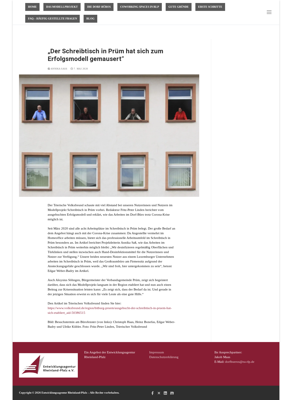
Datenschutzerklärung (163, 357)
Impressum (156, 352)
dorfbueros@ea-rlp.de (239, 361)
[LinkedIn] (165, 393)
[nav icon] (270, 12)
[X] (159, 393)
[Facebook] (152, 393)
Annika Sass (58, 68)
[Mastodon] (172, 393)
